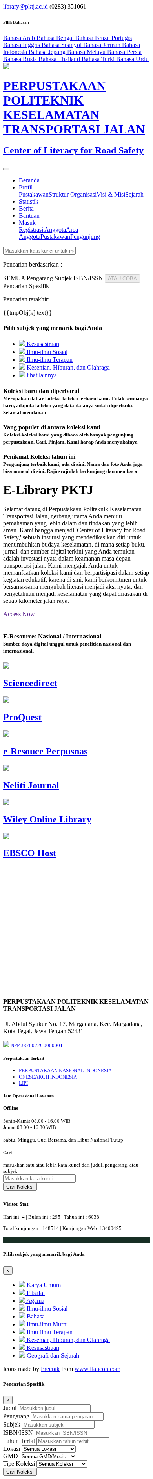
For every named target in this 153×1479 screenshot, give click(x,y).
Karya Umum (43, 1285)
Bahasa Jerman (102, 44)
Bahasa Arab (19, 37)
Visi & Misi (111, 194)
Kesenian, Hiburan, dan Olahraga (67, 367)
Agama (34, 1300)
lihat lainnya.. (42, 375)
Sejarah (134, 194)
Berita (26, 208)
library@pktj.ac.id (25, 6)
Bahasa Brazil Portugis (103, 37)
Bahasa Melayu (87, 52)
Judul (9, 1408)
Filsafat (35, 1293)
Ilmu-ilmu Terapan (49, 359)
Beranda (29, 180)
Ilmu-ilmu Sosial (46, 351)
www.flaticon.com (97, 1368)
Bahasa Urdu (132, 59)
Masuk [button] (27, 222)
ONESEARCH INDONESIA (48, 1077)
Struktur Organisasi (73, 194)
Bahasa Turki (99, 59)
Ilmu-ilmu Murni (46, 1324)
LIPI (23, 1083)
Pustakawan (34, 194)
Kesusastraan (42, 344)
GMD (10, 1456)
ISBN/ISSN (18, 1432)
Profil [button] (26, 187)
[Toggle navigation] (6, 169)
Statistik (28, 201)
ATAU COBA (122, 278)
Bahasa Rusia (20, 59)
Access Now (19, 614)
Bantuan (29, 215)
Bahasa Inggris (22, 44)
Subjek (11, 1424)
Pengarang (16, 1416)
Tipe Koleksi (19, 1463)
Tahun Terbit (19, 1441)
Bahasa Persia (124, 52)
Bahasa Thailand (60, 59)
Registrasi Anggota (42, 229)
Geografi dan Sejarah (52, 1355)
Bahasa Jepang (48, 52)
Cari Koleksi (20, 1187)
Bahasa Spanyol (62, 44)
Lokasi (11, 1448)
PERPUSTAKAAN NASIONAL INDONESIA (65, 1070)
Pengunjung (85, 236)
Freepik (50, 1368)
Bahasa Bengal (55, 37)
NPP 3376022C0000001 (37, 1045)
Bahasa (35, 1316)
